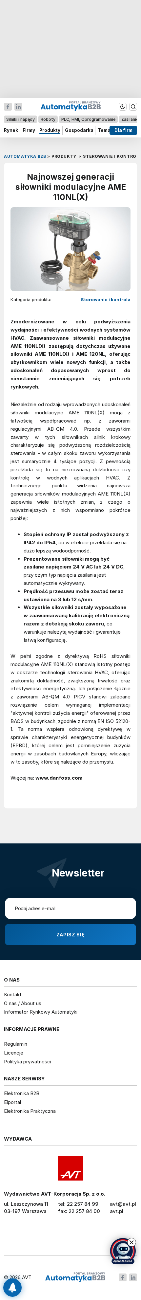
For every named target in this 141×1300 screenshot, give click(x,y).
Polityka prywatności (27, 1061)
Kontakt (13, 994)
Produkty (49, 130)
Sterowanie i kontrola (106, 299)
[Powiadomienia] (12, 1287)
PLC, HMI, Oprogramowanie (88, 119)
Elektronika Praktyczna (30, 1111)
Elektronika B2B (21, 1093)
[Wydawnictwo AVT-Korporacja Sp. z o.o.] (70, 1168)
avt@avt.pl (123, 1204)
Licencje (13, 1053)
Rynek (11, 130)
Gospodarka (79, 130)
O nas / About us (22, 1003)
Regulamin (15, 1044)
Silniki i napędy (20, 119)
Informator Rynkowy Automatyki (40, 1012)
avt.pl (116, 1211)
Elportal (12, 1102)
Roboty (48, 119)
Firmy (29, 130)
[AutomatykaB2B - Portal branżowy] (75, 1278)
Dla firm (123, 130)
